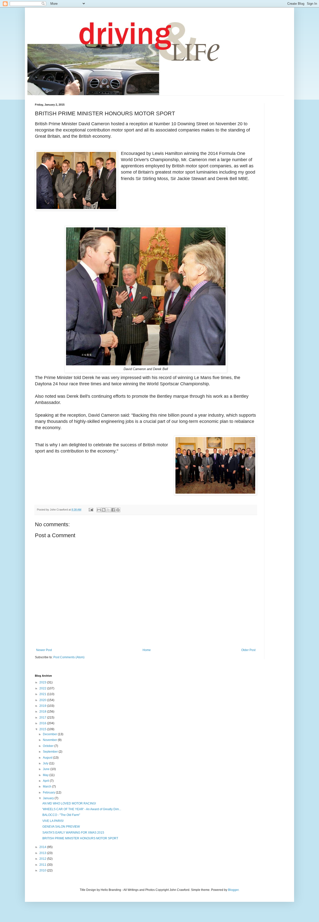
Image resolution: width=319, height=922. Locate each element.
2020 (43, 700)
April (46, 781)
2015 (43, 729)
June (46, 769)
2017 (43, 717)
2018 (43, 711)
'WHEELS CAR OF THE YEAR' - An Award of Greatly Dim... (81, 809)
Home (147, 650)
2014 (43, 847)
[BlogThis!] (103, 509)
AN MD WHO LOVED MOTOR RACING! (69, 803)
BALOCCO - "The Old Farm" (61, 815)
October (48, 746)
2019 (43, 706)
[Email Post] (90, 509)
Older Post (248, 650)
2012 (43, 858)
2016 (43, 723)
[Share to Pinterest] (117, 509)
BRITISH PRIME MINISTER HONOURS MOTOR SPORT (80, 838)
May (46, 775)
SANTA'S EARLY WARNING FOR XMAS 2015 (73, 832)
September (51, 751)
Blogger (233, 890)
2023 (43, 682)
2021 (43, 694)
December (50, 734)
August (48, 757)
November (50, 740)
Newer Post (44, 650)
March (47, 786)
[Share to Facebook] (113, 509)
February (49, 792)
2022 (43, 688)
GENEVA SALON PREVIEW (61, 826)
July (46, 763)
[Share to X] (108, 509)
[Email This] (98, 509)
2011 (43, 864)
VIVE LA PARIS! (53, 821)
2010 (43, 870)
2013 (43, 853)
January (49, 798)
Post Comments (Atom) (68, 657)
